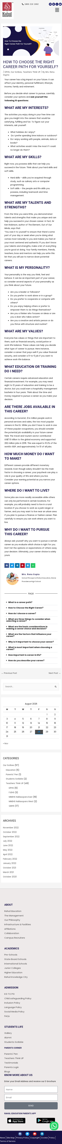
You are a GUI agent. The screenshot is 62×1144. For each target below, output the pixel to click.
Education (11, 770)
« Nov (5, 743)
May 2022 (7, 850)
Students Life (13, 1026)
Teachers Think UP (31, 72)
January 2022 (9, 863)
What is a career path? (20, 602)
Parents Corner (13, 1048)
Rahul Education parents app (20, 1113)
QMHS (11, 806)
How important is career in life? (24, 655)
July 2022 (7, 841)
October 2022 (10, 832)
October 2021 (9, 867)
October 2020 (10, 876)
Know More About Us (18, 1075)
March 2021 (8, 872)
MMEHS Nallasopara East (20, 797)
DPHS (7, 72)
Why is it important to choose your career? (31, 641)
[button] (55, 10)
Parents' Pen (12, 774)
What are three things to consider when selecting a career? (28, 620)
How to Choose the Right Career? (25, 607)
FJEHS (11, 792)
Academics (11, 948)
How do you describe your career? (26, 660)
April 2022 (8, 854)
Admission (11, 987)
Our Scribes (16, 72)
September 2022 (11, 836)
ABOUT (8, 904)
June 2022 (8, 845)
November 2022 (11, 827)
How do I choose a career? (22, 613)
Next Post (55, 673)
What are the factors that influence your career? (28, 635)
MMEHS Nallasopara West (21, 801)
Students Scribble (14, 778)
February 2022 (10, 859)
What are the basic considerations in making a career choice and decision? (26, 627)
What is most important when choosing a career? (29, 648)
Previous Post (9, 673)
